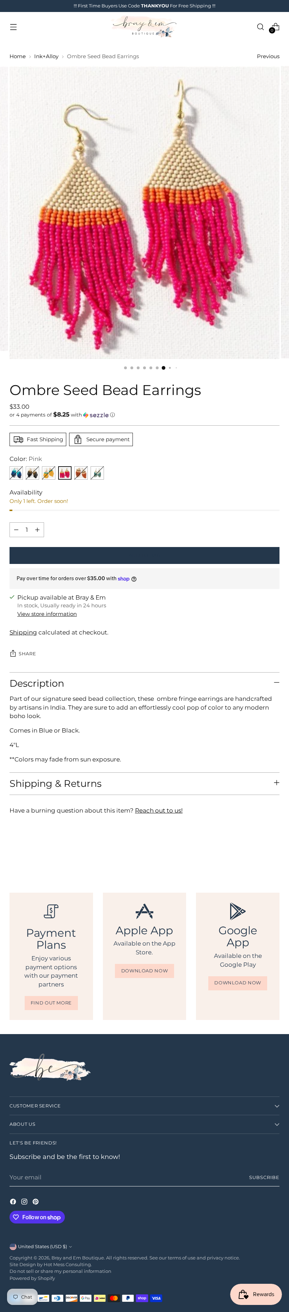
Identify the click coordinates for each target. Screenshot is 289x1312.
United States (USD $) (42, 1246)
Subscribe (264, 1177)
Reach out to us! (159, 810)
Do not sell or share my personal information (60, 1271)
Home (18, 56)
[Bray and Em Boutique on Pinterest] (36, 1203)
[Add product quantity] (37, 530)
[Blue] (16, 473)
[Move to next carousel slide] (273, 854)
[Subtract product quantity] (16, 530)
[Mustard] (48, 473)
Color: (26, 458)
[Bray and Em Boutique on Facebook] (14, 1203)
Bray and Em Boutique (77, 1258)
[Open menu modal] (13, 26)
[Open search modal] (260, 26)
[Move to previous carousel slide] (257, 855)
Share (27, 653)
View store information (47, 614)
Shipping (23, 632)
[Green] (97, 473)
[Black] (32, 473)
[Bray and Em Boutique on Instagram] (25, 1203)
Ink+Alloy (46, 56)
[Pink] (65, 473)
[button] (144, 414)
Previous (268, 56)
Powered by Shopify (32, 1278)
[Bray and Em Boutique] (144, 26)
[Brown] (81, 473)
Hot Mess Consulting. (68, 1264)
